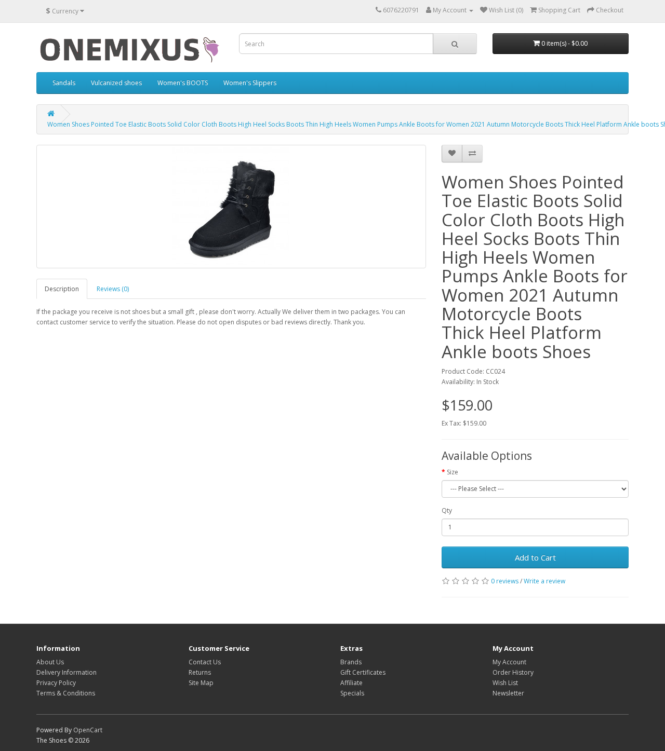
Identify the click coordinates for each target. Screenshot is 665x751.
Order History (513, 672)
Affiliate (351, 682)
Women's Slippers (249, 82)
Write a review (544, 581)
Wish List (505, 682)
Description (62, 288)
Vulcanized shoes (116, 82)
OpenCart (87, 730)
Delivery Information (66, 672)
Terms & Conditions (65, 693)
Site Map (201, 682)
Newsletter (508, 693)
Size (452, 472)
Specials (352, 693)
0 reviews (504, 581)
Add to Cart (535, 557)
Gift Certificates (362, 672)
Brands (351, 662)
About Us (50, 662)
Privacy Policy (56, 682)
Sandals (63, 82)
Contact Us (205, 662)
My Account (509, 662)
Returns (200, 672)
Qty (447, 510)
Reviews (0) (113, 288)
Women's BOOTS (182, 82)
